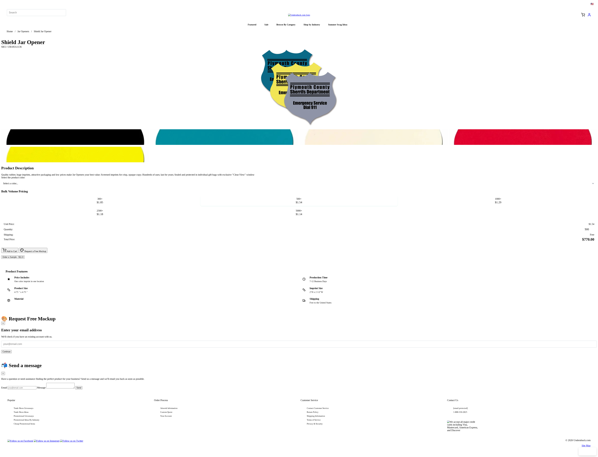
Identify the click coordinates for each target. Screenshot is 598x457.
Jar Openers (23, 31)
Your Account (166, 416)
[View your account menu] (589, 16)
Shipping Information (316, 416)
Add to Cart (11, 251)
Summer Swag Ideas (337, 24)
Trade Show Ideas (21, 412)
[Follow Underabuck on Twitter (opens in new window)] (71, 441)
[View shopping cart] (583, 15)
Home (10, 31)
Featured (252, 24)
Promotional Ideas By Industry (26, 420)
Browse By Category (285, 24)
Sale (266, 24)
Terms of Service (314, 420)
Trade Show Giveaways (23, 408)
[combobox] (299, 183)
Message (41, 387)
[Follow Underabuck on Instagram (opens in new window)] (46, 441)
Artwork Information (169, 408)
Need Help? (587, 451)
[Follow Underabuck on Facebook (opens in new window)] (20, 441)
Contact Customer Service (318, 408)
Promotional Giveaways (24, 416)
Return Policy (312, 412)
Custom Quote (166, 412)
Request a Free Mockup (35, 251)
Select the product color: (13, 177)
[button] (75, 137)
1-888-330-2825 (460, 412)
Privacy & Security (315, 424)
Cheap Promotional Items (24, 424)
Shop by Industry (312, 24)
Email (4, 387)
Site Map (586, 445)
